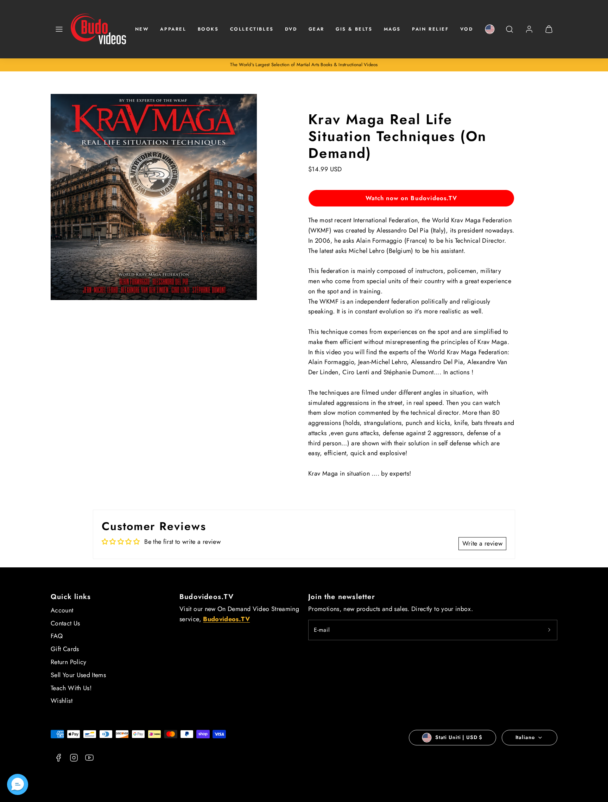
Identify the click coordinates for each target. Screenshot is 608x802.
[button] (59, 29)
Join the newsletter (341, 597)
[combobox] (509, 33)
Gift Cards (65, 649)
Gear (316, 29)
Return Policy (69, 662)
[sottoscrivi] (549, 630)
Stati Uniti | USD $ (458, 737)
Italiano (525, 737)
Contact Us (65, 623)
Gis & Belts (354, 29)
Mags (392, 29)
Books (208, 29)
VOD (466, 29)
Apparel (173, 29)
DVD (291, 29)
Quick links (71, 597)
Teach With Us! (71, 688)
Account (62, 610)
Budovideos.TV (206, 597)
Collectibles (252, 29)
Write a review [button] (482, 543)
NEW (142, 29)
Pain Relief (430, 29)
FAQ (57, 636)
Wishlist (61, 700)
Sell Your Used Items (78, 675)
